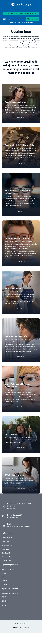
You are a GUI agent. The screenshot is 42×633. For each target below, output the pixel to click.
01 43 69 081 (11, 506)
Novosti (4, 573)
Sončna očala (6, 549)
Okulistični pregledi (7, 538)
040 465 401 (11, 508)
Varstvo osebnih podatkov (10, 593)
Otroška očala (6, 553)
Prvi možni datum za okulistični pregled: (21, 13)
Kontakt (4, 584)
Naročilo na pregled (8, 569)
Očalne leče (5, 541)
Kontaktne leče (6, 560)
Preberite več (21, 118)
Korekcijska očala (7, 545)
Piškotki (4, 597)
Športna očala (6, 557)
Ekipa (3, 577)
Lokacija (4, 581)
